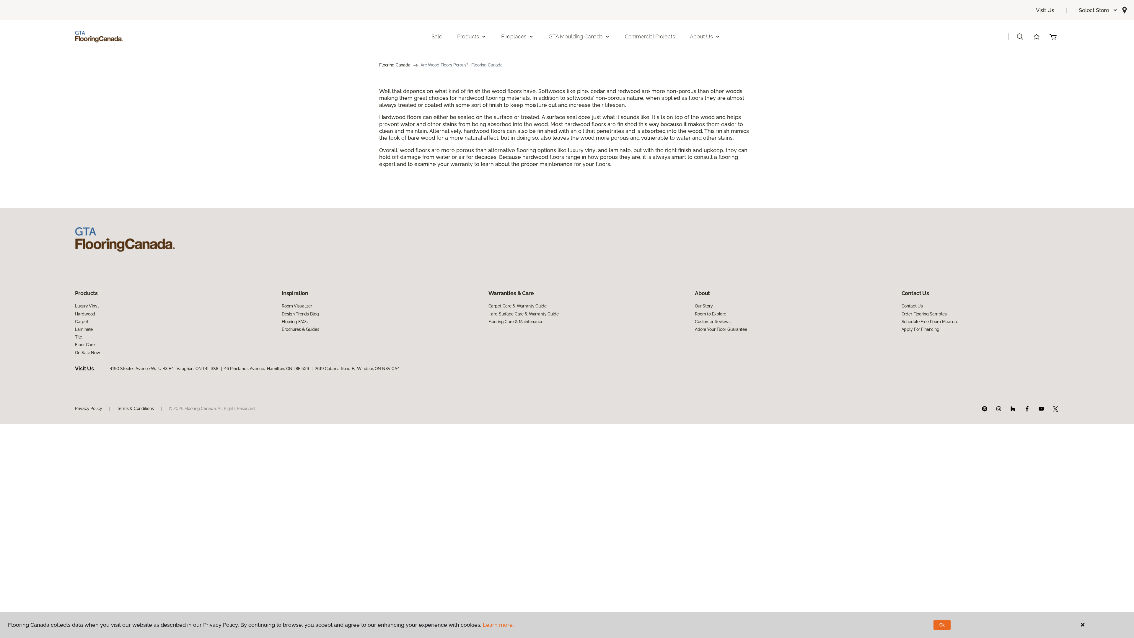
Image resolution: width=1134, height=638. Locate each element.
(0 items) (1053, 36)
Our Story (704, 306)
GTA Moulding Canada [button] (576, 36)
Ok (942, 625)
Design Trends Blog (300, 314)
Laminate (84, 329)
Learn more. (498, 625)
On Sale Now (87, 352)
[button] (1098, 10)
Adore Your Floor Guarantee (721, 329)
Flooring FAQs (295, 321)
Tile (78, 337)
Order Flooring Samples (924, 314)
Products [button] (468, 36)
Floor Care (85, 344)
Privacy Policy (88, 408)
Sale (436, 36)
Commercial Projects (650, 36)
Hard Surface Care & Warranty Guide (523, 314)
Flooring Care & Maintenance (515, 321)
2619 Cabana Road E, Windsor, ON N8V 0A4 (357, 368)
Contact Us (912, 306)
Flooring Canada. (201, 408)
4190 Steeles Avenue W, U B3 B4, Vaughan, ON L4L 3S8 (164, 368)
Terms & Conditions (135, 408)
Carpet (81, 321)
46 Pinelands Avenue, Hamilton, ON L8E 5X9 (266, 368)
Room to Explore (710, 314)
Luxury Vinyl (86, 306)
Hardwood (85, 314)
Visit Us (1045, 10)
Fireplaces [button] (514, 36)
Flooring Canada (394, 65)
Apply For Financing (920, 329)
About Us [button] (701, 36)
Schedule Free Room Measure (930, 321)
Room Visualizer (297, 306)
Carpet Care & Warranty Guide (517, 306)
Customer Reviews (713, 321)
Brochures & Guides (300, 329)
